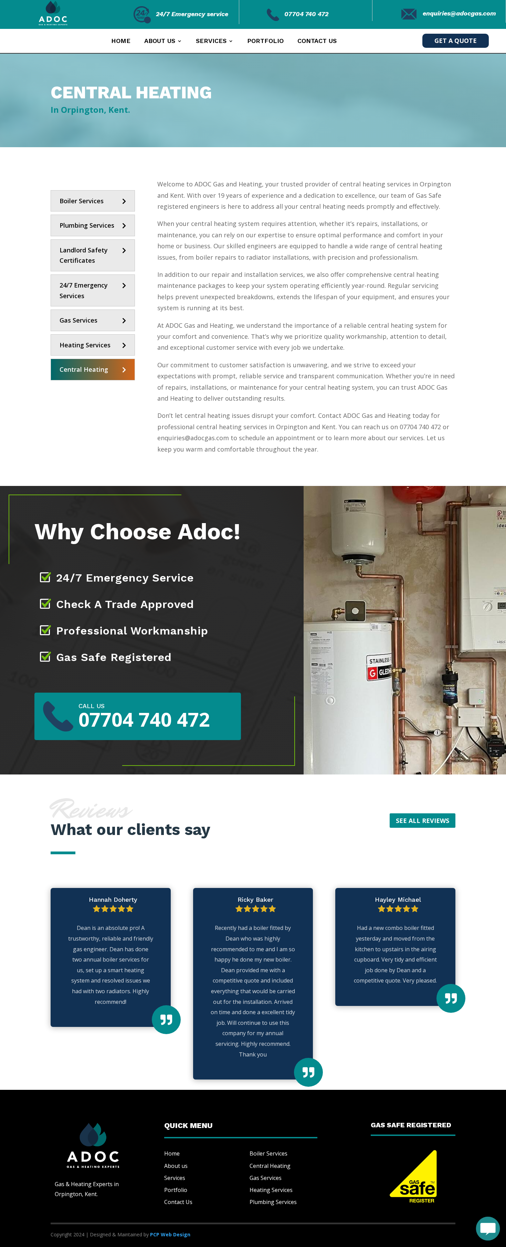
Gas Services (78, 320)
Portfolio (265, 41)
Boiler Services (82, 201)
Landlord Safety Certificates (84, 255)
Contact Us (317, 41)
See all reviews (422, 820)
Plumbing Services (87, 225)
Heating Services (85, 345)
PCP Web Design (170, 1234)
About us (176, 1166)
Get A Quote (455, 40)
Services (211, 41)
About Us (159, 41)
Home (120, 41)
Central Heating (84, 369)
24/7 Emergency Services (84, 290)
